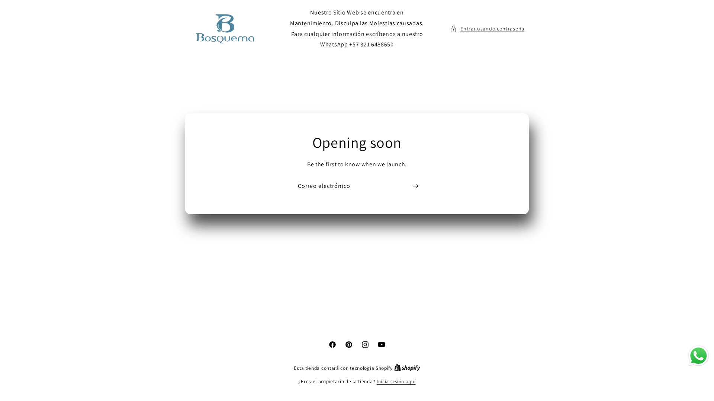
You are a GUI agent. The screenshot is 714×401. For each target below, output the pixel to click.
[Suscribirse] (415, 186)
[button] (487, 28)
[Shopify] (407, 368)
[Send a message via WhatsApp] (698, 356)
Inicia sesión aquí (396, 381)
